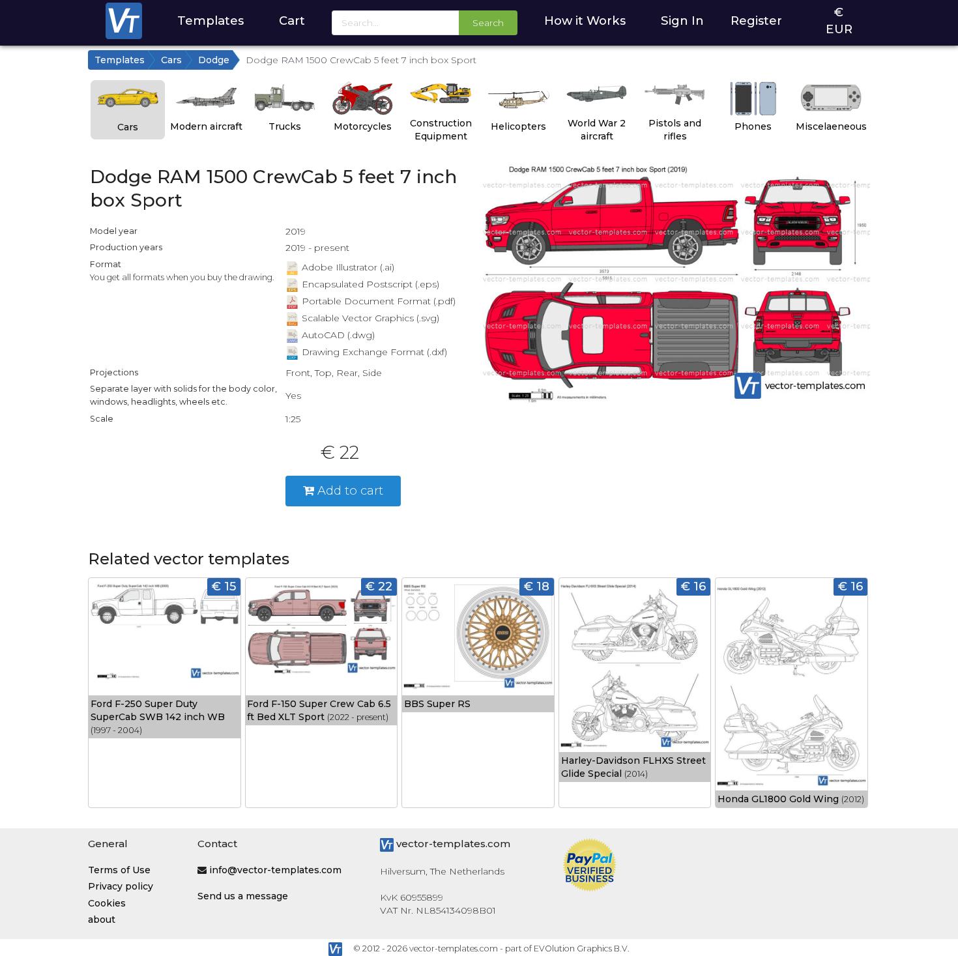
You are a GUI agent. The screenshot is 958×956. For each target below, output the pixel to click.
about (101, 919)
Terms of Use (119, 870)
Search (488, 23)
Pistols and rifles (674, 129)
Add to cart (348, 490)
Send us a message (242, 896)
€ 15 (224, 586)
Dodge (213, 60)
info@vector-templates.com (275, 870)
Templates (210, 20)
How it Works (585, 20)
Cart (292, 20)
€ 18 (536, 586)
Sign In (682, 20)
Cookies (107, 903)
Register (756, 20)
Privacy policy (120, 886)
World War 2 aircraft (597, 129)
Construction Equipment (441, 129)
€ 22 (379, 586)
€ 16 (693, 586)
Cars (171, 60)
